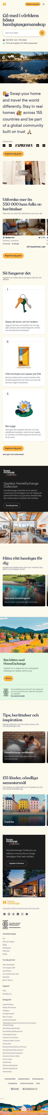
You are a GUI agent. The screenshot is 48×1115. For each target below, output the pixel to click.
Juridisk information (26, 1083)
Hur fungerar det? (9, 968)
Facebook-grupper (9, 1020)
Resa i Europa (7, 1017)
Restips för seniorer (9, 1007)
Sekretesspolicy (38, 1079)
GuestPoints (7, 971)
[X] (22, 914)
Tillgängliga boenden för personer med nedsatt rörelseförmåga (19, 1024)
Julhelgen (6, 1010)
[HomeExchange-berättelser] (24, 747)
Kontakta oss (7, 994)
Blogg (5, 945)
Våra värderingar (9, 965)
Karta (38, 1083)
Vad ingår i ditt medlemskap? (13, 454)
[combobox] (24, 33)
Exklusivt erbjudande (10, 1065)
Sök (42, 33)
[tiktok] (13, 914)
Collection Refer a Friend (11, 1041)
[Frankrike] (24, 810)
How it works (7, 1059)
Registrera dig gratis (32, 4)
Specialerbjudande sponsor (13, 1031)
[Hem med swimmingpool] (24, 590)
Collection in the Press (10, 1037)
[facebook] (4, 914)
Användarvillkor (10, 1079)
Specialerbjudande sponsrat (13, 1050)
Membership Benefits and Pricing (14, 1047)
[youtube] (27, 914)
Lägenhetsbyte (8, 1004)
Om (4, 938)
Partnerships (7, 1071)
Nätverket (6, 951)
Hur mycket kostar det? (11, 974)
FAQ (4, 991)
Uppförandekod (24, 1079)
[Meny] (43, 4)
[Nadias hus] (24, 234)
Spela (25, 173)
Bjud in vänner (8, 980)
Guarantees (7, 1044)
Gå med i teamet (8, 942)
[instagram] (9, 914)
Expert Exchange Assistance (13, 1053)
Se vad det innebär (18, 696)
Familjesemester (8, 1014)
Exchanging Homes (10, 1034)
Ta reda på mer (12, 505)
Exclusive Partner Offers (11, 1056)
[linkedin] (18, 914)
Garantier (6, 977)
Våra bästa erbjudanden (11, 1028)
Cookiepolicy (12, 1083)
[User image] (41, 232)
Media (5, 954)
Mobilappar (7, 948)
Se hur (8, 678)
